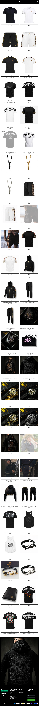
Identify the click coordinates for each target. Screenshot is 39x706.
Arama (11, 692)
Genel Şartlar (12, 698)
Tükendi (28, 224)
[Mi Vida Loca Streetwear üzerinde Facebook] (3, 695)
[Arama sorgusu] (1, 2)
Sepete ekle (10, 25)
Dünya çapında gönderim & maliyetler (13, 697)
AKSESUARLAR (21, 692)
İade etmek (12, 693)
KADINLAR (21, 693)
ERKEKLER (21, 691)
